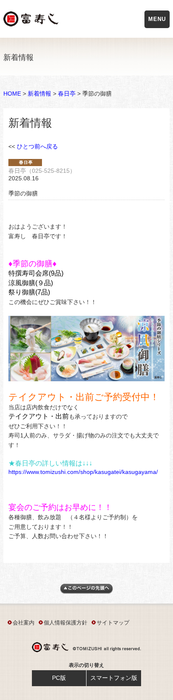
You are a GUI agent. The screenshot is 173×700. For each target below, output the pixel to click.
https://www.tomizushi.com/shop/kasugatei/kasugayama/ (83, 471)
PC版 (59, 677)
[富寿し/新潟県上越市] (31, 20)
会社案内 (23, 622)
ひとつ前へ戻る (37, 146)
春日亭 (67, 93)
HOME (12, 93)
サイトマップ (113, 622)
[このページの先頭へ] (86, 591)
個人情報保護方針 (65, 622)
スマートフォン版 (113, 677)
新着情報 (39, 93)
